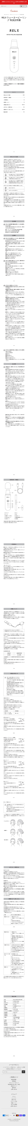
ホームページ (6, 14)
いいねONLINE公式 (16, 1119)
